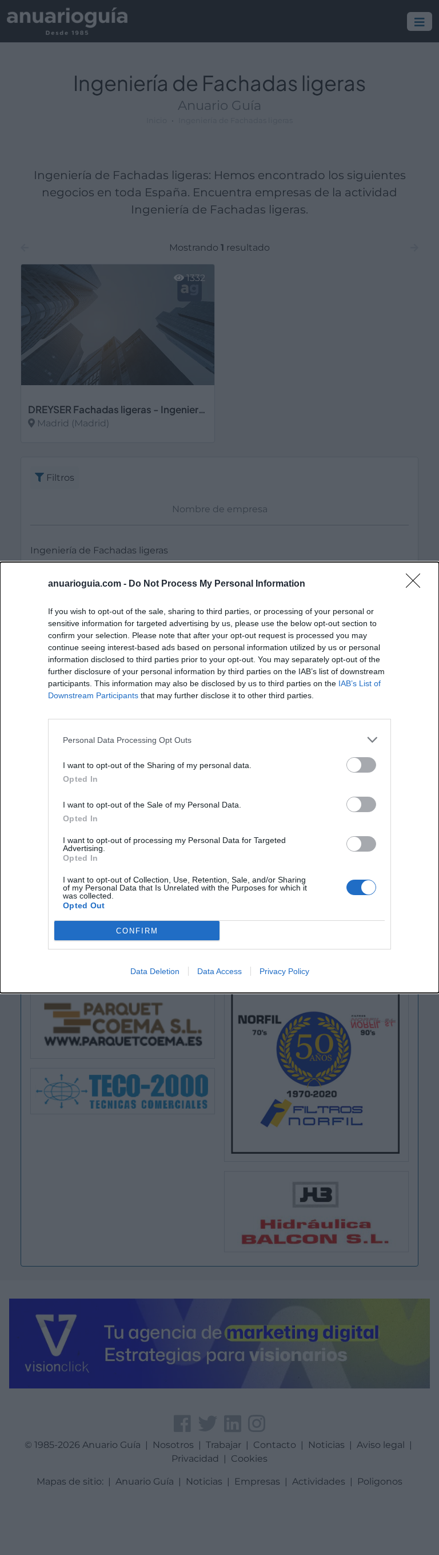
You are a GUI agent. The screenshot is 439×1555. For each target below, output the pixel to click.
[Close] (417, 584)
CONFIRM (137, 931)
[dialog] (219, 777)
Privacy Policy (284, 971)
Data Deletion (154, 971)
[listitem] (219, 740)
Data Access (219, 971)
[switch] (361, 765)
